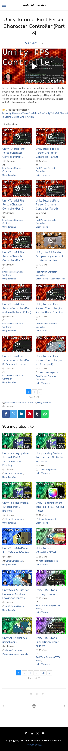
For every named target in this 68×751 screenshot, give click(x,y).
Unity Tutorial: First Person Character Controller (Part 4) (47, 204)
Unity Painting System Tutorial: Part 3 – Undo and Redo (49, 457)
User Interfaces (58, 278)
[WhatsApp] (45, 414)
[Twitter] (13, 414)
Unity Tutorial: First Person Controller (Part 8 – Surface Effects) (16, 360)
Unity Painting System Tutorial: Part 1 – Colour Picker (50, 506)
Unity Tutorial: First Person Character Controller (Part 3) (13, 204)
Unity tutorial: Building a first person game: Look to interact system (50, 256)
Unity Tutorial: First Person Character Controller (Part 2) (47, 152)
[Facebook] (6, 414)
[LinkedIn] (32, 733)
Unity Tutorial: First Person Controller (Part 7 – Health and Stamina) (50, 308)
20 (43, 673)
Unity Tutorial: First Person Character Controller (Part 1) (13, 152)
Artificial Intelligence (48, 372)
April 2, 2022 (31, 43)
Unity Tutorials (9, 175)
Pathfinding (7, 654)
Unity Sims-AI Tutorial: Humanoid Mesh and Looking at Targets (15, 594)
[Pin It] (29, 414)
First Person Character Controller (20, 402)
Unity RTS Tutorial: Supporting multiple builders (47, 641)
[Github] (26, 733)
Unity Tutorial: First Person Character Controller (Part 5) (13, 256)
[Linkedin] (21, 414)
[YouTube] (42, 733)
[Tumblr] (37, 414)
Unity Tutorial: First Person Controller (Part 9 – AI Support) (50, 360)
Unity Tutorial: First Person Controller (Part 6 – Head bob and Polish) (16, 308)
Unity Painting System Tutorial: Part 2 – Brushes (15, 506)
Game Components (14, 473)
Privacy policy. (34, 744)
